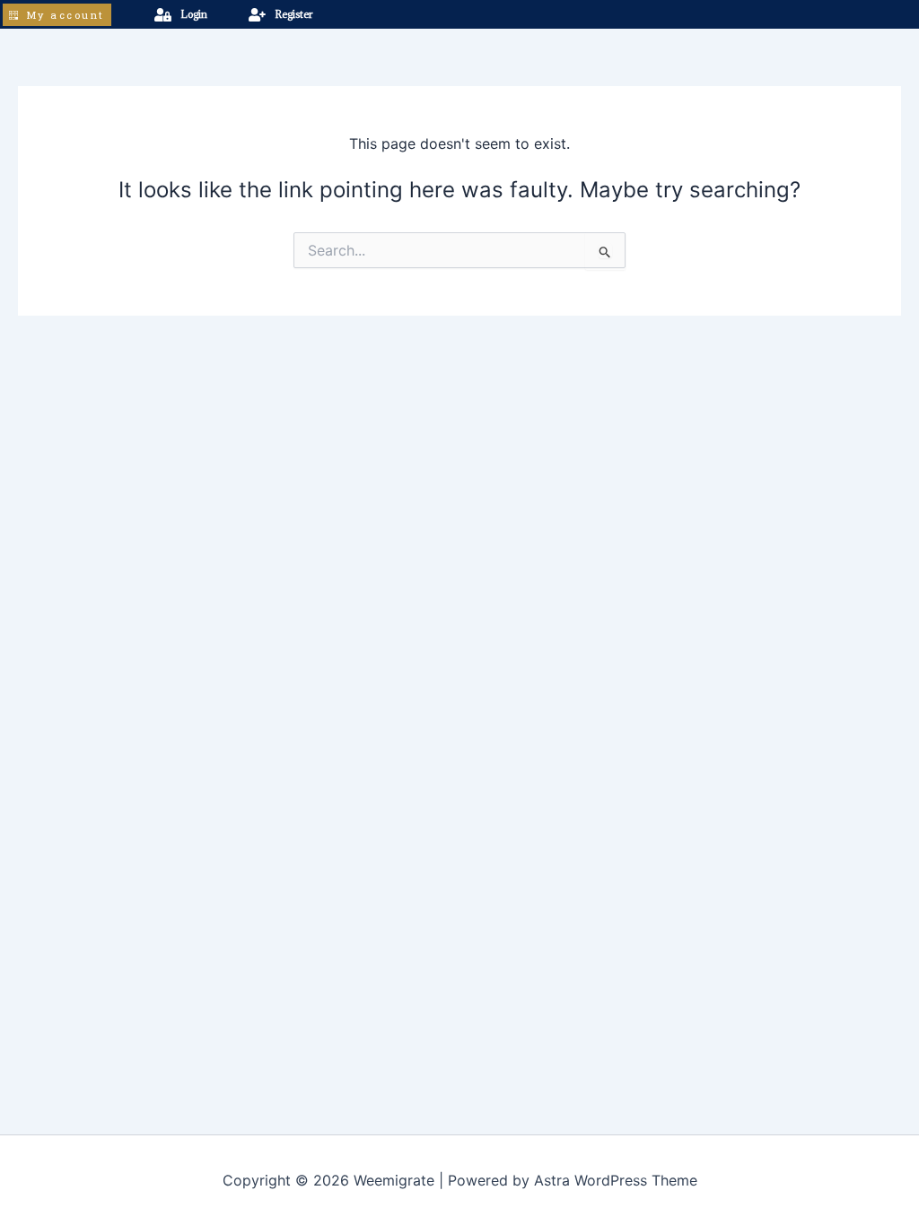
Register (293, 14)
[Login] (163, 15)
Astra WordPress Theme (615, 1180)
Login (193, 14)
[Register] (257, 15)
